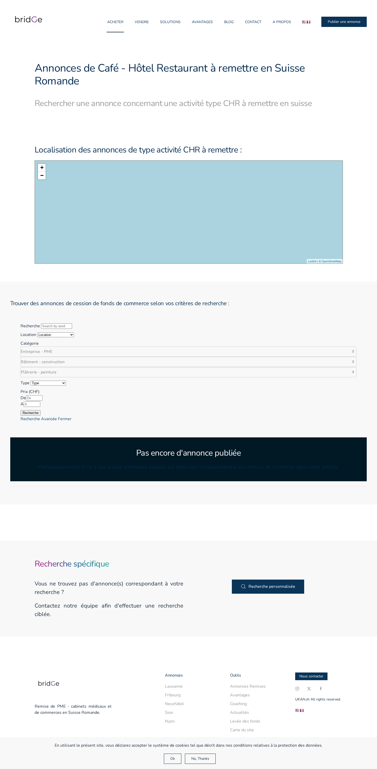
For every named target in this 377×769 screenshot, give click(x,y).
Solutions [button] (170, 22)
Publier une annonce (344, 21)
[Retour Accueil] (27, 22)
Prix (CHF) (30, 392)
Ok (172, 758)
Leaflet (312, 261)
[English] (304, 22)
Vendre (142, 22)
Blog (229, 22)
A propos (282, 22)
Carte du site (242, 730)
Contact (253, 22)
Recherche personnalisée (272, 586)
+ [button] (42, 167)
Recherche (30, 326)
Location (28, 335)
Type (25, 383)
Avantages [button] (202, 22)
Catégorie (30, 343)
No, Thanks (200, 758)
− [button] (42, 175)
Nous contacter (311, 676)
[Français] (308, 22)
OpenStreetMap (331, 261)
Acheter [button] (115, 22)
